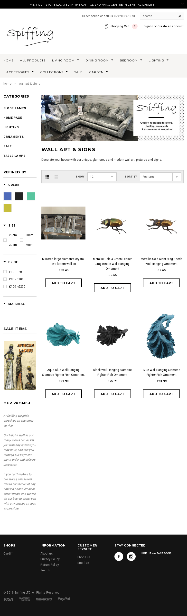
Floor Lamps (14, 108)
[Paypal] (63, 599)
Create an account (171, 26)
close (182, 4)
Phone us (84, 557)
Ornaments (13, 137)
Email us (83, 563)
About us (46, 553)
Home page (12, 117)
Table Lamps (14, 156)
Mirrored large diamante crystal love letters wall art (63, 261)
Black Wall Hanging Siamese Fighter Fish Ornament (112, 372)
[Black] (19, 196)
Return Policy (49, 564)
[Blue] (7, 196)
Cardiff (8, 553)
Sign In (148, 26)
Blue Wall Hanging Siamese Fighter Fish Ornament (161, 372)
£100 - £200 (17, 286)
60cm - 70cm (29, 240)
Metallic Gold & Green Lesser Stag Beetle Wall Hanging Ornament (112, 263)
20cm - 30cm (13, 240)
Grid (47, 177)
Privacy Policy (50, 559)
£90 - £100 (16, 279)
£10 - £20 (15, 272)
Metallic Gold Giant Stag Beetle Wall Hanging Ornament (161, 261)
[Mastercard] (44, 599)
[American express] (24, 599)
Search (45, 570)
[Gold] (7, 208)
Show (80, 176)
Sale (7, 146)
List (56, 177)
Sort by (131, 176)
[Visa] (8, 599)
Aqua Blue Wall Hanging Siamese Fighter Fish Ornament (63, 372)
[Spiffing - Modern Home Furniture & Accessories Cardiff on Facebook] (118, 556)
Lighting (11, 127)
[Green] (31, 196)
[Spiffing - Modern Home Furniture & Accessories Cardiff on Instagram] (131, 556)
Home (7, 83)
